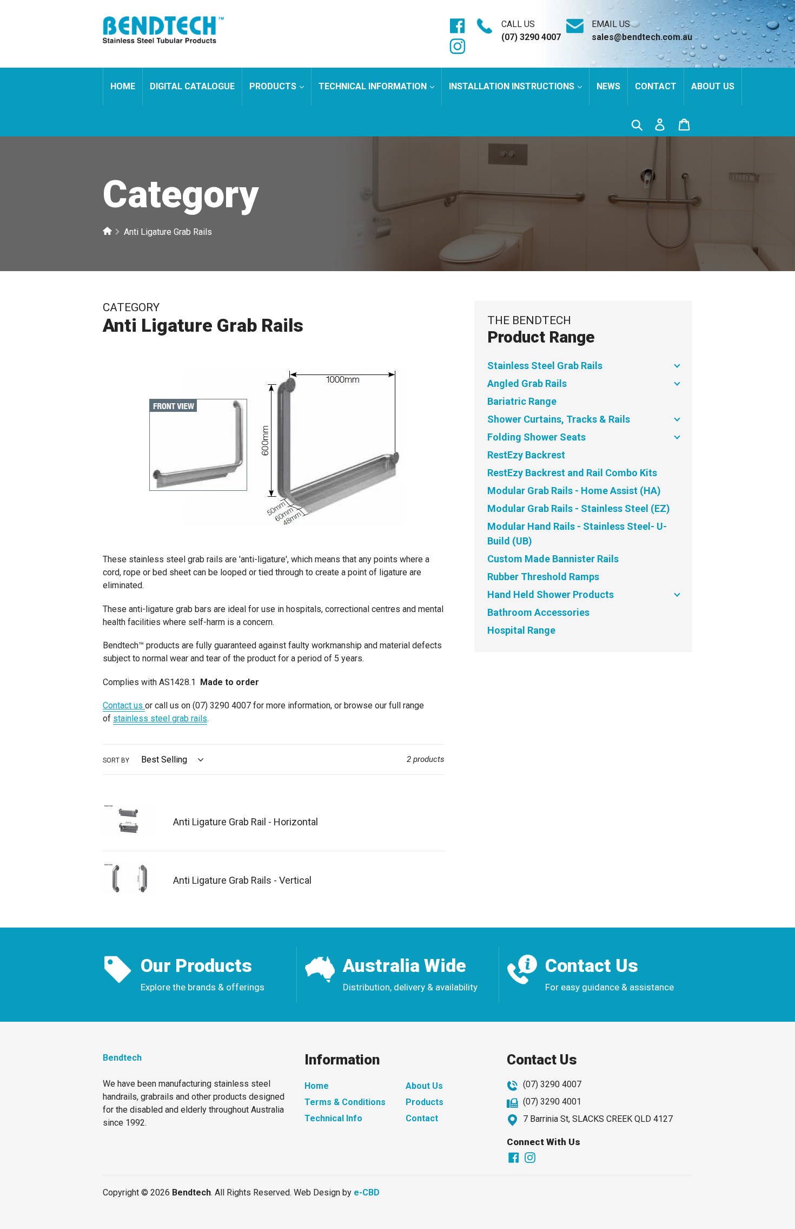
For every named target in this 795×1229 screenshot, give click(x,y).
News (608, 86)
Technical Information (374, 86)
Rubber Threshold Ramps (543, 576)
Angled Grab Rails (527, 383)
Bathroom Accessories (538, 612)
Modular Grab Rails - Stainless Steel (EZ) (578, 508)
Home (122, 86)
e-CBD (367, 1192)
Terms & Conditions (345, 1102)
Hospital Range (521, 630)
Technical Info (333, 1118)
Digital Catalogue (192, 86)
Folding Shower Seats (536, 437)
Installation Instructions (513, 86)
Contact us (124, 705)
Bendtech (122, 1058)
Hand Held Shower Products (550, 594)
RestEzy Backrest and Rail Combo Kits (572, 472)
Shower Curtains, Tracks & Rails (558, 419)
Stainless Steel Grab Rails (544, 365)
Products (274, 86)
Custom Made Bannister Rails (553, 558)
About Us (424, 1086)
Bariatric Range (521, 401)
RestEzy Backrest (526, 455)
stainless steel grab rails (160, 718)
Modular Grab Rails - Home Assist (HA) (574, 490)
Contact (656, 86)
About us (712, 86)
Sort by (116, 760)
